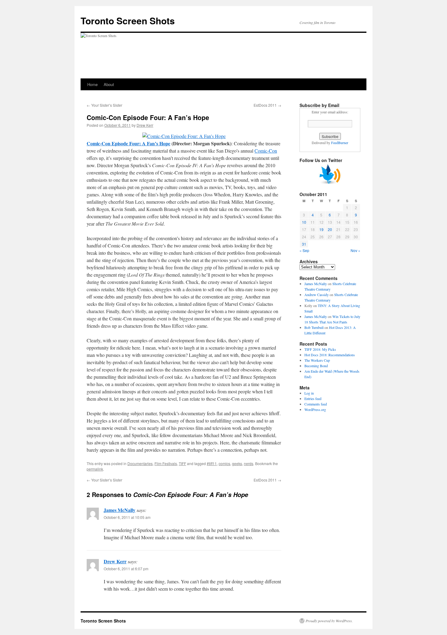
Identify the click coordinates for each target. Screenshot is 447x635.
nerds (248, 463)
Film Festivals (165, 463)
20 (330, 229)
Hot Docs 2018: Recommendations (329, 354)
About (109, 84)
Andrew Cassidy (316, 294)
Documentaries (140, 463)
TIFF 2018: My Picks (320, 349)
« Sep (304, 250)
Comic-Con (266, 150)
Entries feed (312, 398)
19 (321, 229)
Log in (309, 393)
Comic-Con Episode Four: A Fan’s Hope (128, 143)
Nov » (355, 250)
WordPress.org (315, 409)
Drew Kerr (145, 125)
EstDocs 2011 (267, 105)
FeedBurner (339, 142)
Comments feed (315, 404)
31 (304, 244)
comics (224, 463)
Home (92, 84)
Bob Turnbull (314, 327)
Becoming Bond (316, 365)
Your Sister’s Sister (104, 105)
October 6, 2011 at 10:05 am (127, 517)
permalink (95, 468)
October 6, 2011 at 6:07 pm (126, 568)
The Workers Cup (317, 360)
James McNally (119, 509)
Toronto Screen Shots (128, 20)
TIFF (182, 463)
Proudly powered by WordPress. (329, 620)
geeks (237, 463)
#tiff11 (212, 463)
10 (304, 222)
